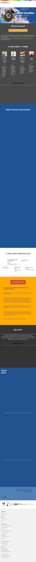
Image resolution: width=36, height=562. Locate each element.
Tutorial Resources (4, 545)
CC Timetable (3, 538)
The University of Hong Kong (5, 555)
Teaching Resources (4, 543)
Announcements (3, 513)
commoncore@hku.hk (6, 551)
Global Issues (3, 529)
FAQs (2, 540)
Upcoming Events (4, 514)
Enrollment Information (5, 536)
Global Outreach (3, 518)
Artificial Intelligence (4, 532)
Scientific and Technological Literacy (7, 525)
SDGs (2, 521)
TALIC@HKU (7, 556)
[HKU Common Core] (4, 3)
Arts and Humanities (4, 527)
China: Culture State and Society (6, 530)
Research (2, 520)
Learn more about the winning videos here (18, 30)
